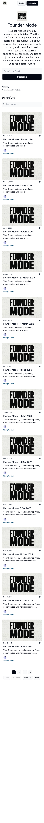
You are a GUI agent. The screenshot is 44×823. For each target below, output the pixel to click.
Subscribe (32, 3)
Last (37, 678)
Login (21, 3)
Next (26, 678)
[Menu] (40, 3)
